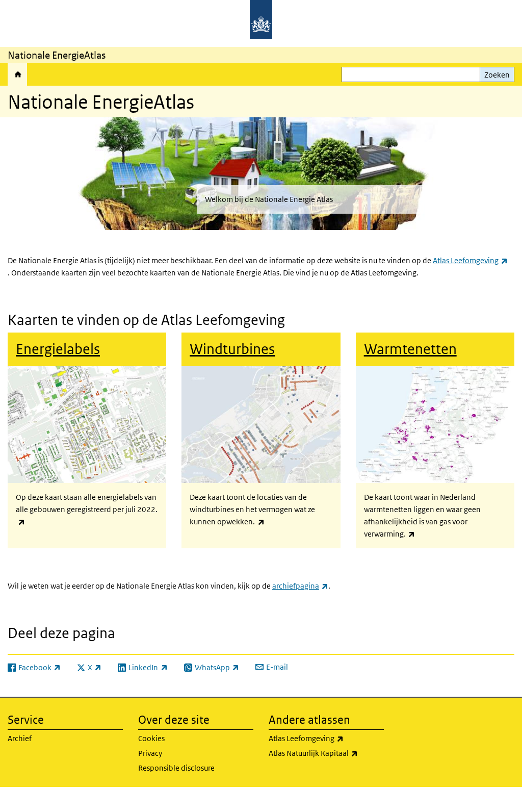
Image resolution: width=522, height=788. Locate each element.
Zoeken (497, 75)
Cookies (151, 738)
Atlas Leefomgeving (470, 260)
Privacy (150, 753)
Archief (20, 738)
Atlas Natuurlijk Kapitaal (326, 753)
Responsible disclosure (176, 768)
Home (17, 74)
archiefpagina (300, 586)
